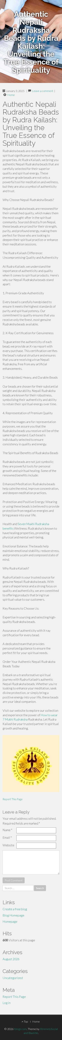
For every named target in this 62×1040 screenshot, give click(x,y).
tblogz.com (20, 1028)
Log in (7, 1003)
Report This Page (13, 799)
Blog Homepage (13, 915)
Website (8, 845)
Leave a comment (42, 90)
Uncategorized (13, 978)
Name (7, 830)
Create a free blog (15, 909)
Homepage (10, 921)
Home (11, 94)
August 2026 (11, 959)
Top (25, 1021)
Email (7, 837)
